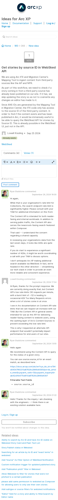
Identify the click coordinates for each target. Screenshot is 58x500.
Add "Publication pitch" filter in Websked (21, 469)
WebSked (7, 144)
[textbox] (29, 171)
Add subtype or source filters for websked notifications (28, 489)
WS (16, 45)
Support (37, 23)
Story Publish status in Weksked (17, 447)
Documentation (21, 23)
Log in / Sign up (10, 414)
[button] (5, 162)
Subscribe (29, 422)
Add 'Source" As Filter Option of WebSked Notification (28, 460)
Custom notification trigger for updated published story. (29, 464)
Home (5, 23)
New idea (34, 45)
